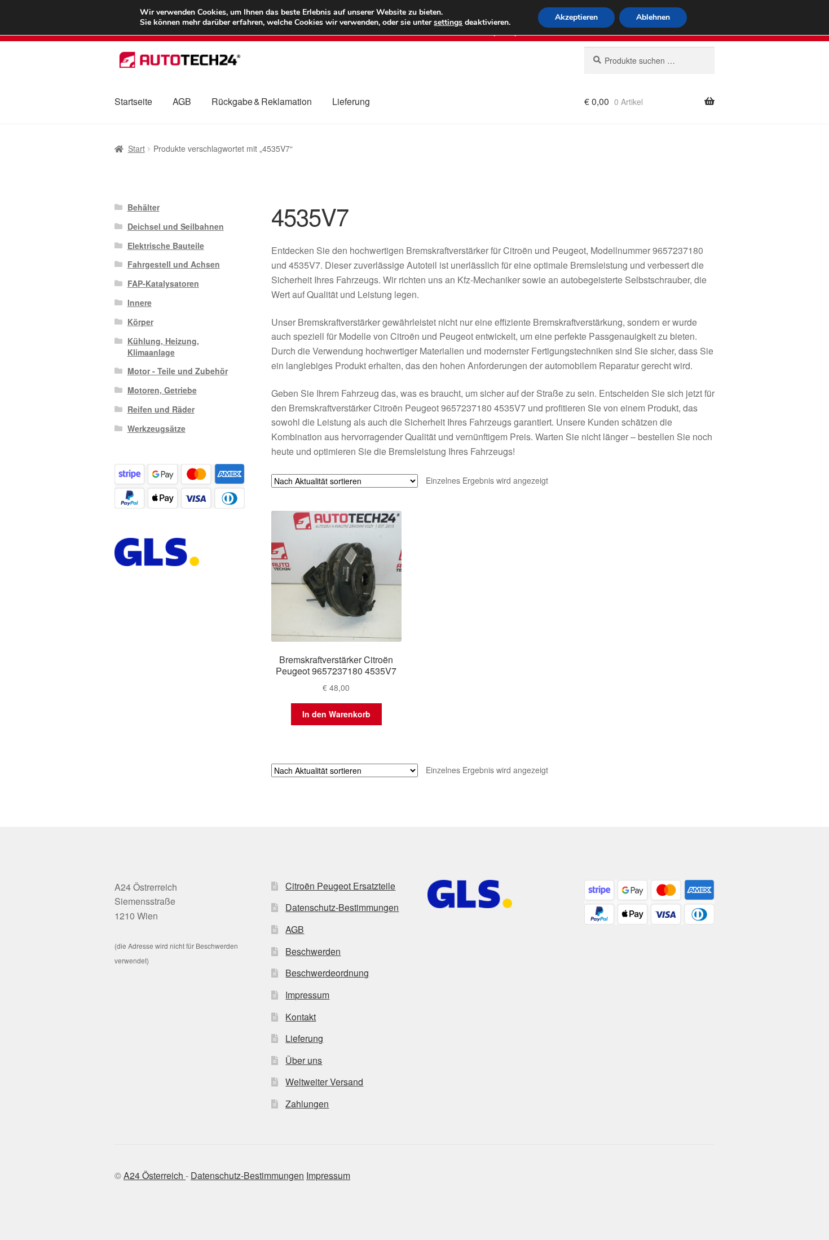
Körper (140, 321)
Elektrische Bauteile (165, 245)
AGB (182, 101)
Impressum (307, 994)
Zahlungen (307, 1103)
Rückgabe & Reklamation (261, 101)
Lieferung (351, 101)
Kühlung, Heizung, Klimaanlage (163, 346)
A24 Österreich (155, 1175)
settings (448, 22)
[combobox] (649, 60)
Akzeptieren (576, 17)
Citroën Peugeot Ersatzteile (340, 885)
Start (136, 148)
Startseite (133, 101)
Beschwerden (313, 951)
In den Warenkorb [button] (336, 714)
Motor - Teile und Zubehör (177, 370)
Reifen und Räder (161, 409)
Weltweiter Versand (324, 1081)
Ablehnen (653, 17)
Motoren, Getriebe (162, 390)
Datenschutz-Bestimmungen (342, 907)
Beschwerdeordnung (327, 972)
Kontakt (300, 1016)
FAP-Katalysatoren (163, 283)
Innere (139, 302)
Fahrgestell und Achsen (173, 264)
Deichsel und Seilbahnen (175, 226)
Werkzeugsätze (156, 428)
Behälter (143, 207)
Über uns (303, 1060)
